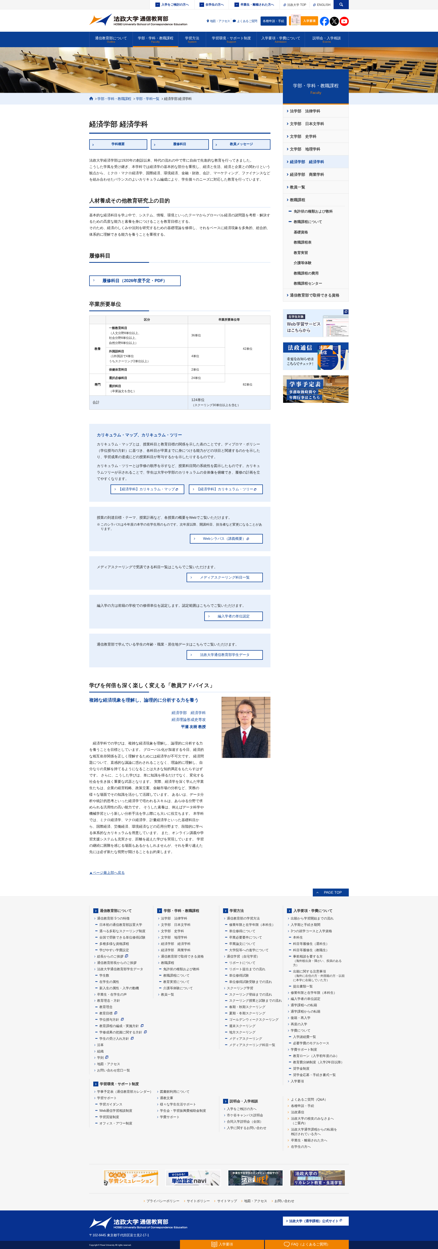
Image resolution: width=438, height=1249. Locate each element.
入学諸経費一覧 (304, 1037)
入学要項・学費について (280, 39)
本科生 (298, 937)
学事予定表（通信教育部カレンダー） (125, 1092)
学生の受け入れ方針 (114, 1038)
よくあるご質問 (247, 21)
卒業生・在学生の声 (112, 994)
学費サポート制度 (304, 1049)
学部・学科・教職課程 (155, 39)
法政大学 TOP (296, 5)
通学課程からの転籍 (305, 1011)
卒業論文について (242, 944)
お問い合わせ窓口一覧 (113, 1070)
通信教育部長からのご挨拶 (117, 963)
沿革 (100, 1045)
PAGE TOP (333, 892)
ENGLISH (323, 5)
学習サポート (107, 1098)
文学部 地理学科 (305, 149)
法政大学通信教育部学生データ (225, 655)
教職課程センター (308, 283)
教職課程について (308, 222)
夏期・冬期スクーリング (247, 1013)
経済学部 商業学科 (307, 174)
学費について (301, 1030)
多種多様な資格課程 (114, 944)
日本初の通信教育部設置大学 (120, 925)
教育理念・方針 (108, 1000)
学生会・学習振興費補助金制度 (183, 1111)
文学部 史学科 (303, 136)
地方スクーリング (242, 1032)
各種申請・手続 (273, 21)
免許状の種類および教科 (313, 211)
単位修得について (242, 931)
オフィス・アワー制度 (115, 1123)
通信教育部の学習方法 (243, 918)
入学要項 (297, 1081)
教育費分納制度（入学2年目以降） (318, 1062)
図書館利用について (175, 1092)
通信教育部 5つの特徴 (113, 918)
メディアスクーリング (245, 1038)
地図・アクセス (220, 21)
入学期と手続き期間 (305, 925)
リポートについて (242, 963)
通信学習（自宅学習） (243, 956)
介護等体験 (303, 263)
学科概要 (118, 144)
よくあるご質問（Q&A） (309, 1099)
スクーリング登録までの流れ (250, 994)
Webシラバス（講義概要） (224, 538)
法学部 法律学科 (305, 111)
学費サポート (170, 1117)
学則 (100, 1058)
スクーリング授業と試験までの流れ (255, 1000)
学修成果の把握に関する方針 (120, 1032)
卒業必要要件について (245, 937)
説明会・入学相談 (327, 39)
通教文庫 (166, 1098)
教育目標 (106, 1013)
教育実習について (176, 982)
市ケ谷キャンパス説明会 (245, 1115)
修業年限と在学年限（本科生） (252, 925)
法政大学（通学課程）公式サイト (314, 1221)
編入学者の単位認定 (234, 616)
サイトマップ (227, 1201)
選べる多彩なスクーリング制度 (122, 931)
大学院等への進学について (249, 950)
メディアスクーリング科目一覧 (225, 577)
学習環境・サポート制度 (231, 39)
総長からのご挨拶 (110, 956)
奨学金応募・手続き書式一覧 (314, 1075)
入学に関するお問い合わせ (246, 1128)
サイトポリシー (198, 1201)
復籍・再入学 (301, 1018)
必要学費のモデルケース (311, 1043)
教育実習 (301, 253)
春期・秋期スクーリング (247, 1007)
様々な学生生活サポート (178, 1104)
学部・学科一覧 (147, 99)
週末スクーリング (242, 1026)
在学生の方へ (215, 4)
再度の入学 (299, 1024)
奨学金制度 (301, 1068)
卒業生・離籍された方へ (257, 4)
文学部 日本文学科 (307, 124)
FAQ (310, 1244)
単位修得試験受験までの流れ (250, 982)
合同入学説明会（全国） (245, 1121)
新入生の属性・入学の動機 (119, 988)
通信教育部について (111, 39)
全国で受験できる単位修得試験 (122, 937)
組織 (100, 1051)
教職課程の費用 (306, 273)
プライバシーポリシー (163, 1201)
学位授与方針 (109, 1019)
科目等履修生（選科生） (311, 944)
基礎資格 (301, 232)
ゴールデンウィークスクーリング (254, 1019)
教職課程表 (303, 242)
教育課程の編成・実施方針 (119, 1026)
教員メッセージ (241, 144)
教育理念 (106, 1007)
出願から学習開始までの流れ (312, 918)
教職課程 (297, 200)
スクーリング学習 (240, 988)
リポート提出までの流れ (247, 969)
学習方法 (192, 39)
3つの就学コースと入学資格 (311, 931)
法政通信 (297, 1112)
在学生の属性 (109, 982)
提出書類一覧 (303, 986)
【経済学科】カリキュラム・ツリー (224, 489)
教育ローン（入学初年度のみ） (316, 1056)
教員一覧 (297, 187)
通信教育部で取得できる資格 (314, 295)
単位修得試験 (239, 975)
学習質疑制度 (109, 1117)
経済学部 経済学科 (307, 162)
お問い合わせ (284, 1201)
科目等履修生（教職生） (311, 950)
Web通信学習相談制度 (115, 1111)
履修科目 (179, 144)
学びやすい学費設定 (114, 950)
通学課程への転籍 (304, 1005)
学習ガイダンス (110, 1104)
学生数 (104, 975)
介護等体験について (178, 988)
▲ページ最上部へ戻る (107, 873)
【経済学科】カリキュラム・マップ (146, 489)
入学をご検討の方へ (175, 4)
